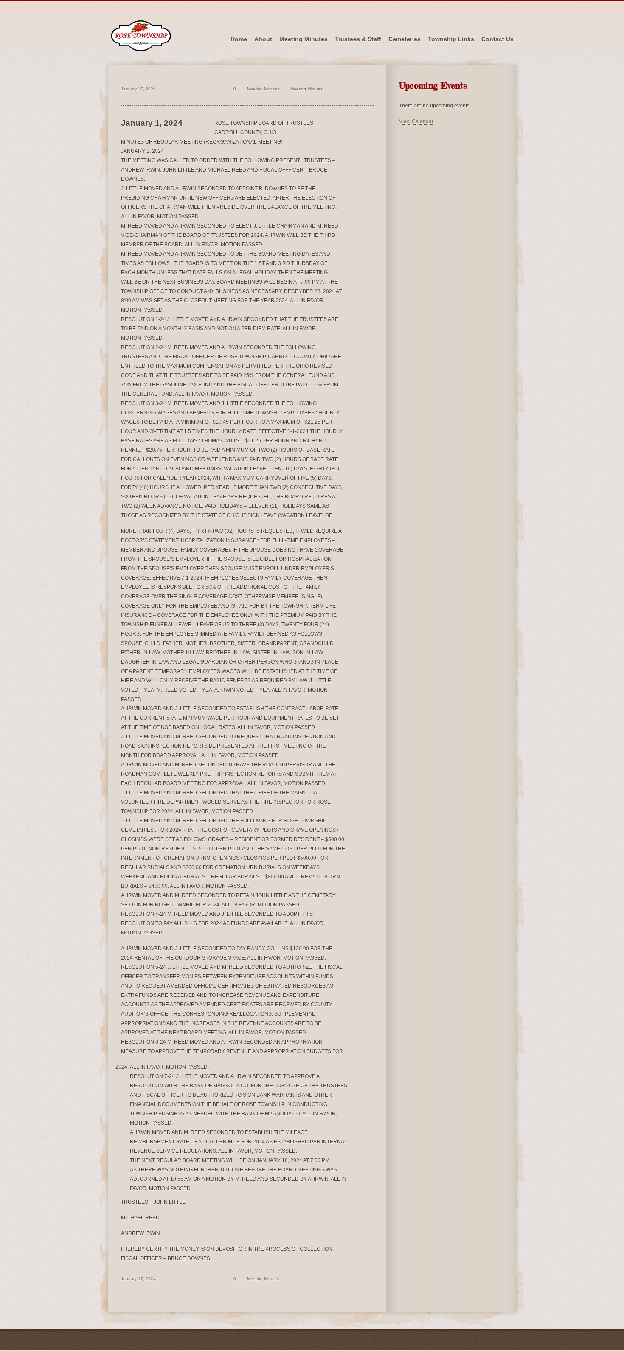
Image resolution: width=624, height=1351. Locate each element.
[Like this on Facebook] (218, 98)
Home (238, 39)
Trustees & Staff (358, 39)
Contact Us (497, 39)
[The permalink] (218, 89)
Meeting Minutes (303, 39)
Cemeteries (404, 39)
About (263, 39)
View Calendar (416, 121)
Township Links (451, 39)
